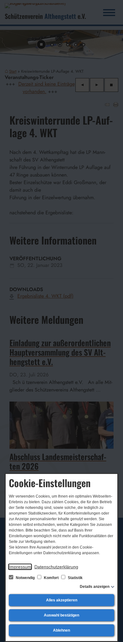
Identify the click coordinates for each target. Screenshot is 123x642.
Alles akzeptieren (61, 600)
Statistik (75, 578)
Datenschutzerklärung (56, 566)
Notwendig (25, 578)
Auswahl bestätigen (61, 615)
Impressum (20, 566)
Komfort (51, 578)
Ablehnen (61, 630)
